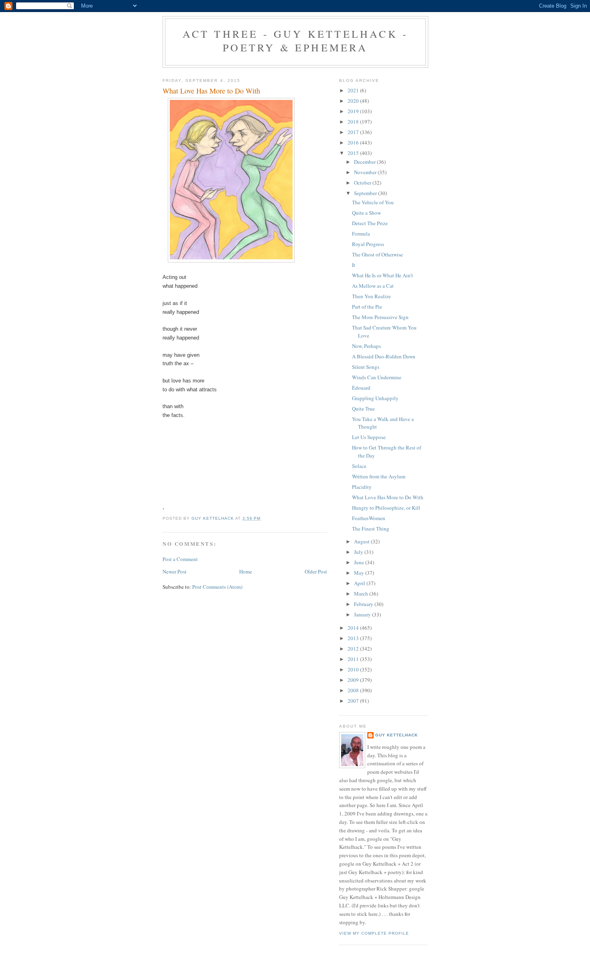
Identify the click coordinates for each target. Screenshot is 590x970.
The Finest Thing (370, 528)
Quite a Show (366, 212)
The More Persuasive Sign (380, 317)
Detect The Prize (370, 223)
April (360, 583)
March (361, 593)
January (363, 614)
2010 (354, 669)
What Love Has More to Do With (387, 497)
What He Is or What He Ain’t (382, 275)
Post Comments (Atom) (217, 586)
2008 (354, 690)
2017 (354, 132)
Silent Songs (365, 366)
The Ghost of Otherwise (377, 254)
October (363, 182)
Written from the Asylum (378, 476)
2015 (354, 153)
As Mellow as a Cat (373, 285)
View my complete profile (374, 933)
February (364, 604)
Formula (361, 233)
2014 (354, 627)
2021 (354, 90)
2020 (354, 100)
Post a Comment (180, 559)
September (366, 193)
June (359, 562)
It (353, 264)
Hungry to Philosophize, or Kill (386, 507)
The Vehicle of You (373, 202)
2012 (354, 648)
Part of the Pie (367, 306)
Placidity (362, 486)
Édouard (361, 387)
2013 (354, 638)
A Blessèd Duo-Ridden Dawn (383, 356)
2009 (354, 679)
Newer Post (175, 571)
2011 (354, 659)
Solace (359, 466)
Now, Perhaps (366, 346)
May (359, 572)
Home (245, 571)
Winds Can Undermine (376, 377)
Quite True (363, 408)
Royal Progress (368, 244)
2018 (354, 121)
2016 (354, 142)
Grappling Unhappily (375, 398)
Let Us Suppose (369, 437)
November (366, 172)
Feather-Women (368, 518)
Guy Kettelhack (396, 735)
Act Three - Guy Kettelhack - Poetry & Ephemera (296, 40)
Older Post (316, 571)
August (362, 541)
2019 (354, 111)
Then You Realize (371, 296)
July (359, 551)
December (365, 161)
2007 (354, 700)
